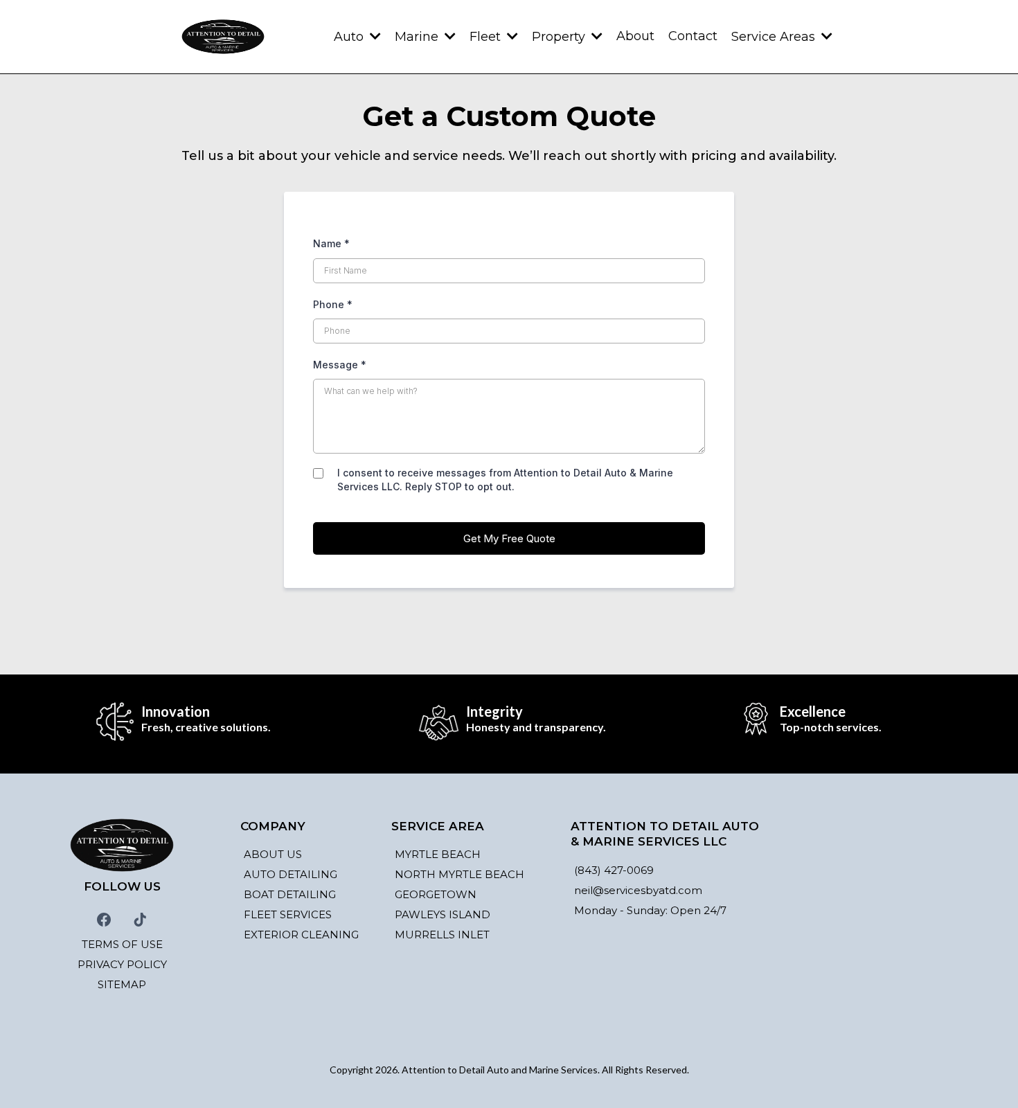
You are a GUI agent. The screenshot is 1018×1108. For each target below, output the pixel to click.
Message (339, 364)
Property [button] (560, 36)
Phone (332, 304)
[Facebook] (104, 920)
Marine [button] (418, 36)
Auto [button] (350, 36)
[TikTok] (140, 920)
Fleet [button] (487, 36)
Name (331, 243)
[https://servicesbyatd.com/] (223, 36)
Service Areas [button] (775, 36)
